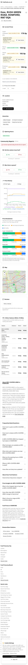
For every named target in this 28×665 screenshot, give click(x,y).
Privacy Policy (6, 653)
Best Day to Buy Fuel (6, 609)
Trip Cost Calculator (5, 607)
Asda (2, 578)
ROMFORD (21, 6)
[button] (13, 285)
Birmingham (4, 550)
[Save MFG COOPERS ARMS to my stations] (26, 12)
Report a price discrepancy (9, 81)
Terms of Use (13, 653)
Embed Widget (4, 624)
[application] (14, 199)
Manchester (4, 552)
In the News (4, 635)
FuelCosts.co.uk (7, 2)
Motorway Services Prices (7, 603)
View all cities (4, 561)
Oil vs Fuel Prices (5, 618)
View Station (21, 40)
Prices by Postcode (5, 601)
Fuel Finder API (4, 628)
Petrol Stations (9, 6)
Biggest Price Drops (5, 597)
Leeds (2, 559)
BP (1, 569)
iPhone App (3, 630)
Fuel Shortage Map (5, 620)
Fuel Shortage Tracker (6, 612)
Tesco (2, 574)
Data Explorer (4, 622)
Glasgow (3, 554)
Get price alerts (7, 20)
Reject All (15, 659)
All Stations (3, 591)
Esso (3, 407)
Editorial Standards (5, 637)
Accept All (14, 656)
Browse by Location (5, 593)
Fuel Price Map (4, 586)
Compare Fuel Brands (6, 616)
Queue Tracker (4, 614)
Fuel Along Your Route (6, 595)
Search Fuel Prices (5, 588)
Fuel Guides (3, 605)
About (2, 632)
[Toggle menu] (26, 2)
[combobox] (9, 184)
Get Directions (9, 108)
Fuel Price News (5, 599)
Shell (2, 567)
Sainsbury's (3, 576)
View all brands (4, 580)
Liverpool (3, 556)
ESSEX (15, 6)
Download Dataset (5, 626)
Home (2, 6)
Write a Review (7, 303)
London (2, 548)
